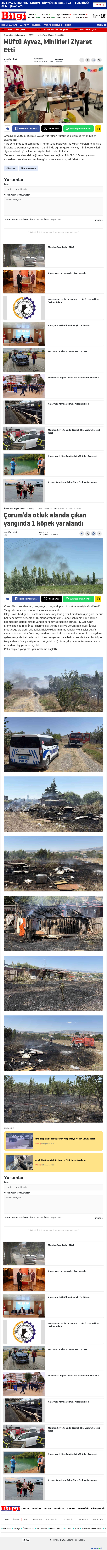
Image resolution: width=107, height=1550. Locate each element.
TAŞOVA (35, 3)
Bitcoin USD (80, 15)
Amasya (59, 59)
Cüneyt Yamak (55, 1528)
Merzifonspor (41, 1528)
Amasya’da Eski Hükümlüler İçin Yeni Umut (69, 325)
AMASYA (7, 3)
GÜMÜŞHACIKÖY (12, 6)
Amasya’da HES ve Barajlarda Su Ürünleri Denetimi (72, 456)
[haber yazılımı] (96, 1548)
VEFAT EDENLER (53, 25)
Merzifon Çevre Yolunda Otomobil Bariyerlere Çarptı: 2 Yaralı (74, 431)
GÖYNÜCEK (49, 3)
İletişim (16, 1519)
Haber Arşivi (37, 1519)
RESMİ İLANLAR (9, 25)
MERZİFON (21, 3)
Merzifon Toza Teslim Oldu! (61, 247)
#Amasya (10, 168)
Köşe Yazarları (83, 1519)
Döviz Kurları (98, 1519)
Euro (46, 15)
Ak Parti (68, 1528)
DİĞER (68, 25)
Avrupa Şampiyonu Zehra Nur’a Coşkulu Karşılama (72, 482)
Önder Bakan (27, 1528)
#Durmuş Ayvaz (28, 168)
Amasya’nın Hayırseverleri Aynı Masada (67, 273)
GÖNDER (98, 220)
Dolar (31, 15)
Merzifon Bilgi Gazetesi (15, 35)
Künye (6, 1519)
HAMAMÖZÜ (81, 3)
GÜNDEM (37, 25)
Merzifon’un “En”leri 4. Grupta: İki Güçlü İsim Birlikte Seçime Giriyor (73, 300)
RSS (27, 1539)
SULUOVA (64, 3)
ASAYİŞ (31, 508)
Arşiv (26, 1519)
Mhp (76, 1528)
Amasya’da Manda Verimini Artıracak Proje (68, 403)
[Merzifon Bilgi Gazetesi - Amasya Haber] (10, 1508)
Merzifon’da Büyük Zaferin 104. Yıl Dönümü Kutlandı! (73, 377)
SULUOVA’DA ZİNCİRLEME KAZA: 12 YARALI (68, 351)
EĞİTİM (32, 35)
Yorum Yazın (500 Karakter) (17, 194)
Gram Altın (64, 15)
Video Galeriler (67, 1519)
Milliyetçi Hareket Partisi (91, 1528)
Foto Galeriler (51, 1519)
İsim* (6, 184)
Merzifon (6, 1528)
